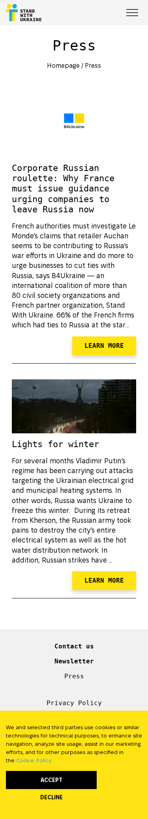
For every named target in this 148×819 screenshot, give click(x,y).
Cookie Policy (33, 760)
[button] (123, 11)
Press (93, 65)
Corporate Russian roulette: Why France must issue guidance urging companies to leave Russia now (63, 189)
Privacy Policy (74, 703)
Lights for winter (55, 444)
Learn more (104, 345)
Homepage (63, 65)
